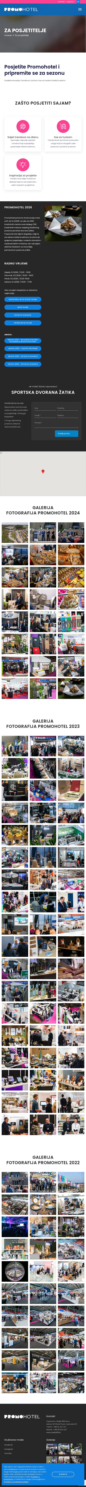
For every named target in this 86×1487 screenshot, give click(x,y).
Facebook (8, 1445)
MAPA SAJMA (22, 307)
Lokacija (70, 2)
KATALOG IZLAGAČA (22, 315)
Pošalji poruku (64, 433)
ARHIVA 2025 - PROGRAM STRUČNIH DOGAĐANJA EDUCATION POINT (23, 341)
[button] (43, 471)
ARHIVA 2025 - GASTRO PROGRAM (22, 348)
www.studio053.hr (53, 1432)
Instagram (8, 1449)
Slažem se (63, 1474)
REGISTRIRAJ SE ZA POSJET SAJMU (23, 299)
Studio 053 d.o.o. (63, 1421)
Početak (8, 35)
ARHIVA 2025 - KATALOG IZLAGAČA (23, 356)
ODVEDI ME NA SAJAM (23, 323)
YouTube (8, 1453)
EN (78, 2)
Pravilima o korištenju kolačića (16, 1482)
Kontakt (61, 2)
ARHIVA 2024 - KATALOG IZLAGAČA (23, 364)
